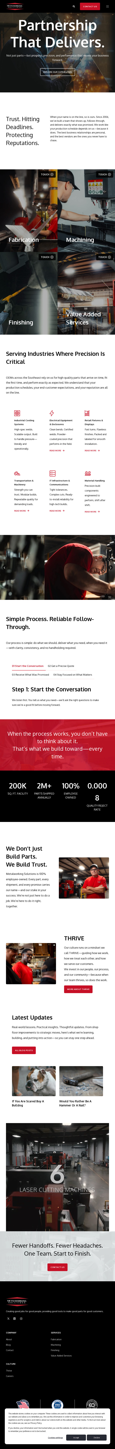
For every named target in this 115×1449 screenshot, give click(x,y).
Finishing (21, 298)
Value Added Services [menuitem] (61, 1355)
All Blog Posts (24, 1050)
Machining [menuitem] (56, 1345)
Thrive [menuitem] (9, 1370)
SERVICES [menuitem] (56, 1333)
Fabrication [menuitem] (56, 1339)
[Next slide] (110, 567)
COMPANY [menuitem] (11, 1333)
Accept (76, 1438)
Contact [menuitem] (10, 1350)
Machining (80, 225)
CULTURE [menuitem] (11, 1364)
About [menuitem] (9, 1339)
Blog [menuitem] (8, 1345)
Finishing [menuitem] (55, 1350)
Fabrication (24, 220)
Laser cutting (16, 231)
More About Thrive (78, 989)
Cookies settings (55, 1438)
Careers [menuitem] (9, 1376)
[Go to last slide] (4, 567)
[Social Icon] (8, 1318)
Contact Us (90, 6)
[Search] (74, 6)
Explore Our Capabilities (57, 72)
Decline (97, 1438)
